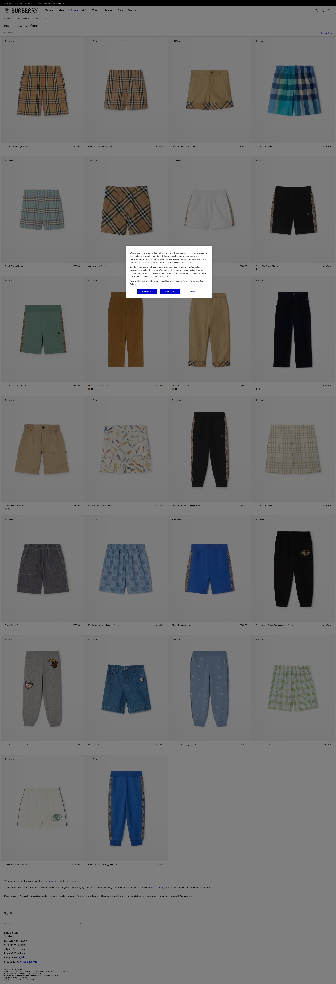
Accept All (147, 291)
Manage (192, 291)
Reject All (169, 291)
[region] (169, 272)
